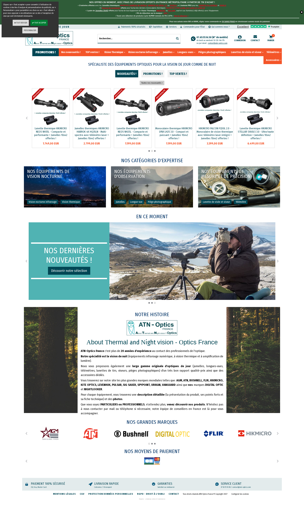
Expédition (157, 26)
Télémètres (272, 52)
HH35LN (173, 5)
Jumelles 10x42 (101, 11)
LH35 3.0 (201, 8)
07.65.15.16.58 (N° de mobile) (212, 38)
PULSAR (171, 11)
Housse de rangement (111, 8)
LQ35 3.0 (193, 8)
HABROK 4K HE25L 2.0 (157, 5)
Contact (255, 40)
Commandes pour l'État (194, 26)
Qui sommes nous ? (221, 26)
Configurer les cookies (240, 494)
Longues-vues (185, 52)
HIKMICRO (160, 11)
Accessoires (272, 60)
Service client (231, 483)
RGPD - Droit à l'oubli (151, 493)
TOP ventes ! (92, 52)
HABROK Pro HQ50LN (208, 5)
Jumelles (167, 52)
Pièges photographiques (212, 52)
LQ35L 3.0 (184, 8)
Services (173, 26)
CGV (82, 493)
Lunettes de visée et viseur (246, 52)
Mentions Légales (64, 493)
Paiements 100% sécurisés (133, 26)
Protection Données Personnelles (110, 493)
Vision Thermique (113, 52)
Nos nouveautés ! (70, 52)
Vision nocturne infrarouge (143, 52)
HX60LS (223, 5)
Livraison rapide (106, 483)
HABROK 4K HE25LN (138, 5)
